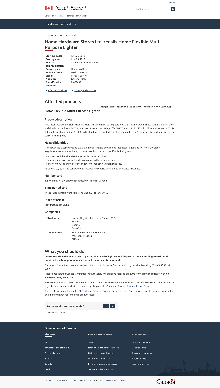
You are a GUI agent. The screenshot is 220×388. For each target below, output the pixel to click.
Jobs (46, 342)
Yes (106, 306)
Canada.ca (49, 16)
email (135, 265)
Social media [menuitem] (50, 380)
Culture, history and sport (99, 358)
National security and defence (101, 353)
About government (140, 334)
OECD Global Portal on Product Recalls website (103, 291)
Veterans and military (141, 364)
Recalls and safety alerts (76, 16)
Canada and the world (141, 342)
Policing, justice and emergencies (102, 364)
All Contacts (50, 334)
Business (48, 358)
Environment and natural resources (103, 348)
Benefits (48, 364)
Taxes (90, 342)
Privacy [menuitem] (124, 380)
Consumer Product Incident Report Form (128, 286)
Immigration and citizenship (57, 348)
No (112, 306)
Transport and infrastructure (100, 369)
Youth (134, 369)
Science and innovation (142, 353)
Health (60, 16)
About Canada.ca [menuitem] (87, 380)
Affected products (57, 90)
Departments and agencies (100, 334)
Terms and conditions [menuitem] (108, 380)
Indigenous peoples (140, 358)
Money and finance (140, 348)
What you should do (85, 90)
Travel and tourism (53, 353)
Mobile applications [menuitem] (67, 380)
